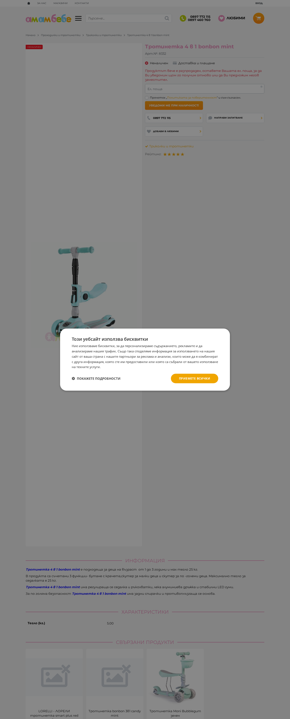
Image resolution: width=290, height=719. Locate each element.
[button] (96, 378)
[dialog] (145, 359)
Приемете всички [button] (194, 378)
